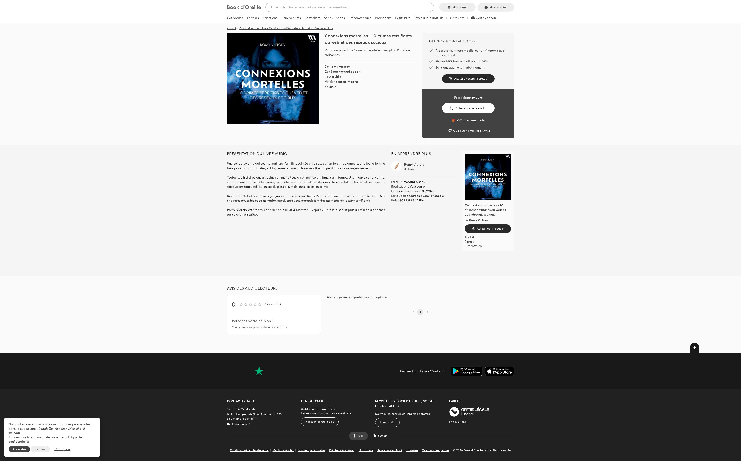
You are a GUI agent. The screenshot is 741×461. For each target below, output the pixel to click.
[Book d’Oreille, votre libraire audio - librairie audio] (244, 8)
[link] (468, 120)
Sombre (383, 435)
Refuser (40, 449)
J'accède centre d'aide (319, 421)
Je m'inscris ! (387, 422)
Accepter (19, 449)
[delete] (694, 348)
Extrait (469, 242)
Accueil (231, 28)
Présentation (473, 246)
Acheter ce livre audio (470, 108)
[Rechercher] (270, 7)
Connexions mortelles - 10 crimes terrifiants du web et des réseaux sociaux (286, 28)
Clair (361, 435)
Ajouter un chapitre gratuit (470, 78)
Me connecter (498, 7)
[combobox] (350, 7)
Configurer (62, 449)
